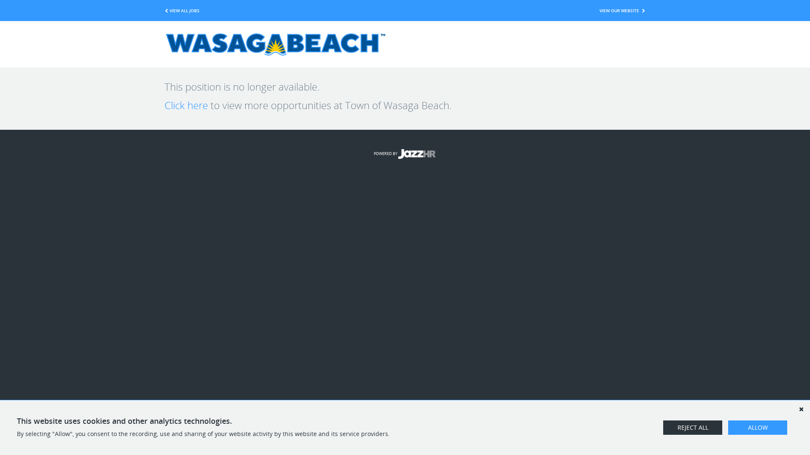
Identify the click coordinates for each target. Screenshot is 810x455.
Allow (758, 427)
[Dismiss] (801, 409)
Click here (186, 105)
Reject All (693, 427)
